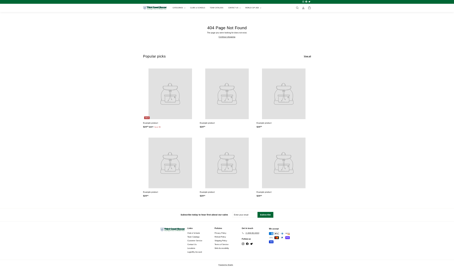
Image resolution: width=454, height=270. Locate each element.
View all (307, 56)
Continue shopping (227, 37)
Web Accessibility (222, 248)
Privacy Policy (220, 233)
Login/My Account (194, 252)
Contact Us (233, 8)
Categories (178, 8)
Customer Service (194, 241)
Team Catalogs (216, 8)
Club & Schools (193, 233)
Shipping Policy (221, 241)
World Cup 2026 (252, 8)
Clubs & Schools (197, 8)
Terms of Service (221, 244)
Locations (191, 248)
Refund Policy (220, 237)
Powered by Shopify (225, 265)
